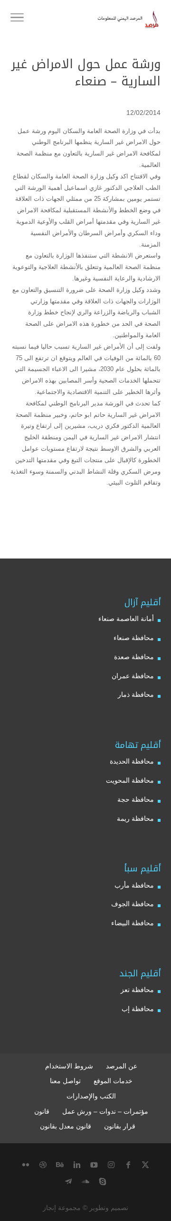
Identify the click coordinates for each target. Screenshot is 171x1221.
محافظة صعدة (134, 657)
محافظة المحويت (130, 780)
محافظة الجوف (132, 904)
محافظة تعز (137, 989)
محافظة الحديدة (132, 761)
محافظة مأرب (134, 885)
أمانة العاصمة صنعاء (126, 618)
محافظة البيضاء (132, 923)
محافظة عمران (133, 676)
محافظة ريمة (135, 818)
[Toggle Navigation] (17, 19)
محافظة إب (138, 1009)
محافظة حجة (135, 799)
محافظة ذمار (136, 694)
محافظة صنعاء (134, 638)
